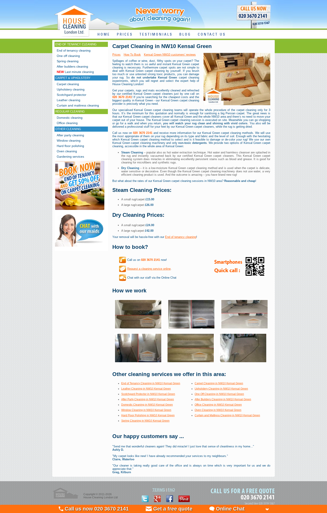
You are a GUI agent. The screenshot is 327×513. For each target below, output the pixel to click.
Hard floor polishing (70, 146)
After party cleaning (70, 135)
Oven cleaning (67, 151)
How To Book (132, 54)
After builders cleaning (72, 66)
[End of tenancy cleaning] (79, 210)
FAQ (171, 490)
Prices (116, 54)
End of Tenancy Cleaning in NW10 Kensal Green (150, 383)
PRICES (125, 34)
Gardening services (70, 156)
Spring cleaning (68, 61)
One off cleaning (68, 56)
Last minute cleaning (75, 72)
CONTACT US (212, 34)
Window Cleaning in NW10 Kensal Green (146, 410)
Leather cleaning (68, 100)
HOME (103, 34)
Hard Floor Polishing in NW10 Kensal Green (148, 415)
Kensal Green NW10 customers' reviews (170, 54)
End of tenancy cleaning (180, 237)
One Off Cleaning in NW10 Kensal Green (219, 394)
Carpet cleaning (68, 84)
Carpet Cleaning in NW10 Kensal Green (219, 383)
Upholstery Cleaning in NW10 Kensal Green (221, 388)
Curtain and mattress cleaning (78, 105)
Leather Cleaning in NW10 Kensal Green (146, 388)
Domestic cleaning (70, 117)
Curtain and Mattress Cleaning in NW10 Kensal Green (227, 415)
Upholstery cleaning (71, 89)
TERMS (158, 490)
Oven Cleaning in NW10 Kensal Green (218, 410)
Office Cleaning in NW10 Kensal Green (218, 404)
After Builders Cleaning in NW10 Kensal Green (223, 399)
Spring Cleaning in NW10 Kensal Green (145, 420)
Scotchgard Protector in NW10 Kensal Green (148, 394)
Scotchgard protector (71, 95)
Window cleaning (69, 140)
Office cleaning (67, 123)
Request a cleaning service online (149, 268)
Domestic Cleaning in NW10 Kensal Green (147, 404)
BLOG (185, 34)
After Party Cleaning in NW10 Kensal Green (147, 399)
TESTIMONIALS (156, 34)
